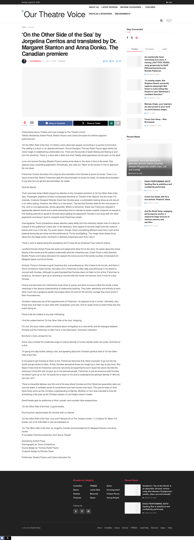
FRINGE (93, 485)
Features (150, 7)
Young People (113, 497)
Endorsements (122, 13)
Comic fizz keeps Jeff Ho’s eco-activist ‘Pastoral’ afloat (157, 198)
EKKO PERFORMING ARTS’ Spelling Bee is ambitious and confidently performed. (158, 184)
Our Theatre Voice (33, 528)
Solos (109, 485)
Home (24, 27)
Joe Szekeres (35, 61)
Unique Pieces (113, 493)
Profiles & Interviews (100, 13)
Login (170, 2)
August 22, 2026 (136, 173)
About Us (94, 7)
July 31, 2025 (51, 61)
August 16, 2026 (152, 226)
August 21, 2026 (152, 203)
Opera (92, 497)
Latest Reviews (109, 7)
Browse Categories (130, 7)
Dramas (31, 27)
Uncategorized (113, 489)
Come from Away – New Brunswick (156, 120)
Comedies (77, 485)
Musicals (94, 493)
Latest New (95, 489)
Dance (76, 489)
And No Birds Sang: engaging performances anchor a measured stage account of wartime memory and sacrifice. (158, 217)
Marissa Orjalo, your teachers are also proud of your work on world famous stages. (158, 106)
